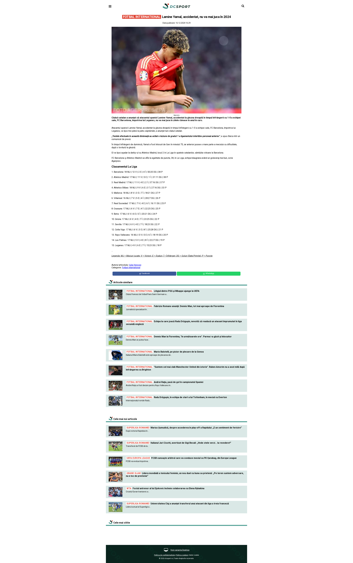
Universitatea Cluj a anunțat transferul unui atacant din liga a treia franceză (178, 503)
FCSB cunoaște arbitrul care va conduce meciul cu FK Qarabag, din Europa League (182, 458)
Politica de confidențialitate (164, 555)
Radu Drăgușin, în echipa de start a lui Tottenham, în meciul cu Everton (177, 397)
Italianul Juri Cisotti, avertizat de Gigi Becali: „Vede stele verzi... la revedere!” (179, 443)
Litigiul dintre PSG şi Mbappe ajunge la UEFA (163, 291)
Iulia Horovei (135, 265)
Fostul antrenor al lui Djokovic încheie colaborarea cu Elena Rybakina (165, 488)
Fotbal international (131, 267)
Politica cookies (182, 555)
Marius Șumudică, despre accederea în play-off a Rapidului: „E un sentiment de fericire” (184, 427)
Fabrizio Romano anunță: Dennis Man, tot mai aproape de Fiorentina (175, 306)
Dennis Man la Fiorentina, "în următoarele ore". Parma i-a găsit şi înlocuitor (179, 336)
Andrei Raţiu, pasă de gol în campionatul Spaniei (165, 382)
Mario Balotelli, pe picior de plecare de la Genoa (165, 351)
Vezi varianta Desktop (179, 550)
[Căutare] (243, 6)
